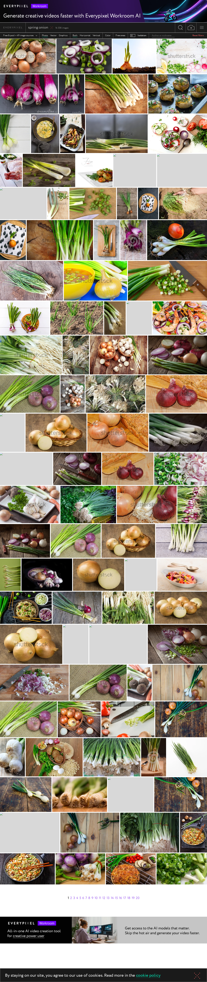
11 (100, 898)
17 (124, 898)
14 (112, 898)
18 (128, 898)
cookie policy (148, 975)
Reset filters (198, 35)
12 (103, 898)
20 (137, 898)
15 (116, 898)
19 (133, 898)
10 (96, 898)
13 (108, 898)
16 (120, 898)
